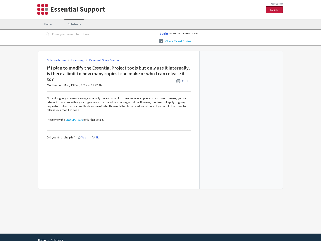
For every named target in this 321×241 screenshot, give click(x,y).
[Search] (47, 34)
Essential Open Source (104, 60)
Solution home (56, 60)
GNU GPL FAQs (74, 120)
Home (48, 24)
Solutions (74, 24)
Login (164, 33)
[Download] (152, 62)
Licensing (77, 60)
